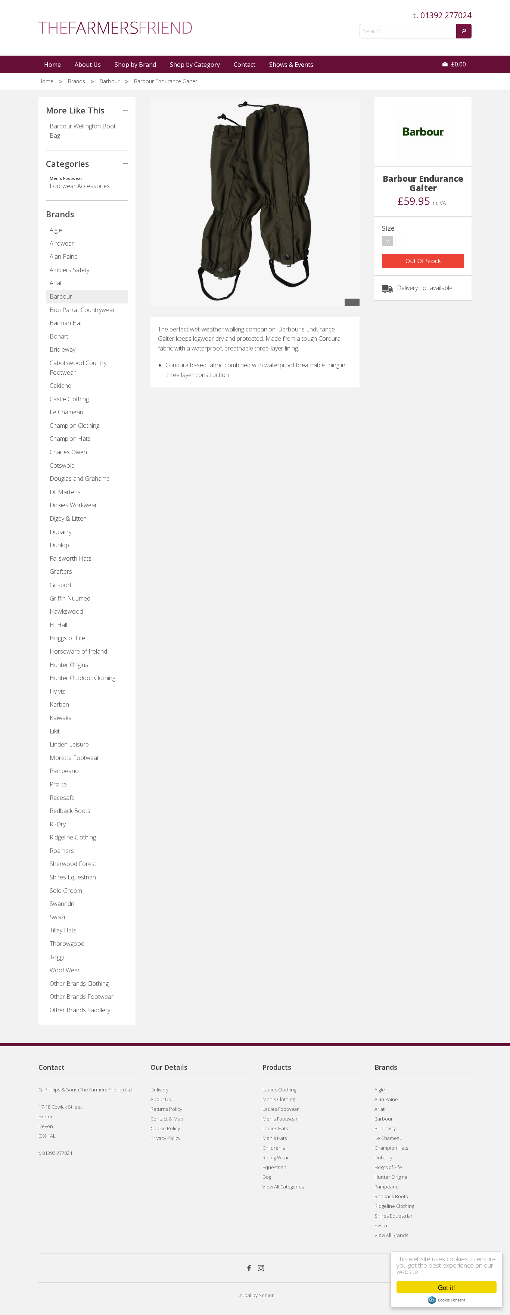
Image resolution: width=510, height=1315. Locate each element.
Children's (273, 1147)
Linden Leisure (69, 744)
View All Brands (391, 1235)
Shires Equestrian (73, 877)
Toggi (57, 957)
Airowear (62, 243)
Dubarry (60, 532)
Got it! (446, 1287)
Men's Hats (274, 1138)
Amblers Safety (69, 270)
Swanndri (62, 904)
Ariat (56, 283)
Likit (55, 731)
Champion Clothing (74, 425)
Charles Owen (68, 452)
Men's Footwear (280, 1118)
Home (52, 64)
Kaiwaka (61, 718)
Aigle (56, 230)
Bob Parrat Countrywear (82, 310)
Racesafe (62, 798)
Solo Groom (66, 890)
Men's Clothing (278, 1099)
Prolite (58, 784)
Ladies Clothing (279, 1089)
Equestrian (274, 1167)
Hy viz (57, 691)
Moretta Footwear (74, 758)
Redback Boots (70, 811)
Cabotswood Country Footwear (78, 368)
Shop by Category (195, 64)
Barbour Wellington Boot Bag (83, 131)
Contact (244, 64)
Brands (77, 81)
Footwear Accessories (80, 182)
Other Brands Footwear (81, 997)
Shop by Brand (135, 64)
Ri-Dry (58, 824)
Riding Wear (275, 1157)
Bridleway (62, 349)
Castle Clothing (69, 399)
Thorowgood (67, 943)
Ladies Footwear (280, 1109)
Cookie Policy (165, 1128)
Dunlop (59, 545)
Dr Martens (65, 492)
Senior (266, 1295)
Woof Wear (65, 970)
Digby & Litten (68, 518)
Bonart (59, 336)
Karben (59, 704)
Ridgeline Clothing (73, 837)
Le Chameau (66, 412)
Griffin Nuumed (70, 598)
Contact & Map (166, 1118)
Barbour (110, 81)
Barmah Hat (66, 323)
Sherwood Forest (73, 864)
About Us (88, 64)
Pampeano (64, 771)
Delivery (159, 1089)
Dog (266, 1177)
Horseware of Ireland (78, 651)
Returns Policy (166, 1109)
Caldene (60, 385)
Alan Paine (64, 256)
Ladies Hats (275, 1128)
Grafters (61, 571)
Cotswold (62, 465)
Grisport (61, 585)
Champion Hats (70, 438)
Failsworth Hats (70, 558)
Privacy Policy (165, 1138)
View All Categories (283, 1186)
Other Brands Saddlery (80, 1010)
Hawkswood (66, 611)
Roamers (62, 851)
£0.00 (458, 64)
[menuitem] (53, 64)
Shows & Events (291, 64)
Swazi (57, 917)
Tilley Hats (63, 930)
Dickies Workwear (73, 505)
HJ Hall (58, 625)
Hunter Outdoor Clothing (82, 678)
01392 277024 (446, 15)
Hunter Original (70, 665)
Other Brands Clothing (79, 983)
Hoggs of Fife (67, 638)
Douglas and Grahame (80, 478)
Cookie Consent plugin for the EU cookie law (446, 1300)
